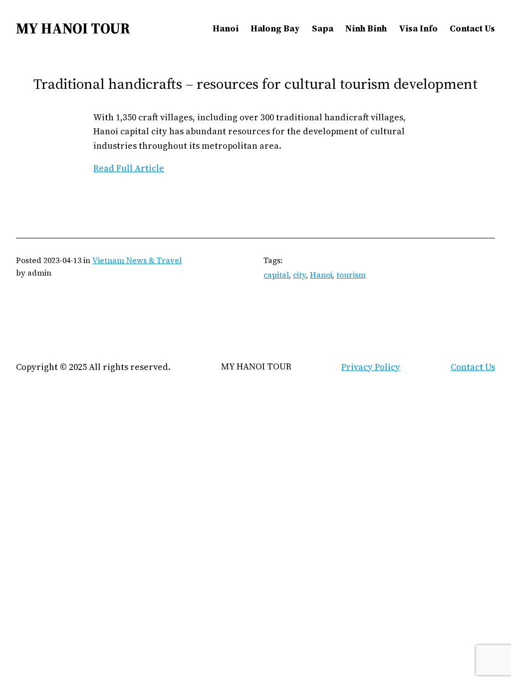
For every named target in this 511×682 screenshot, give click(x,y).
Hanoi (321, 275)
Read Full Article (128, 168)
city (299, 275)
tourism (351, 275)
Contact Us (473, 367)
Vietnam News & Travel (137, 260)
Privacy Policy (370, 367)
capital (276, 275)
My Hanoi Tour (73, 28)
